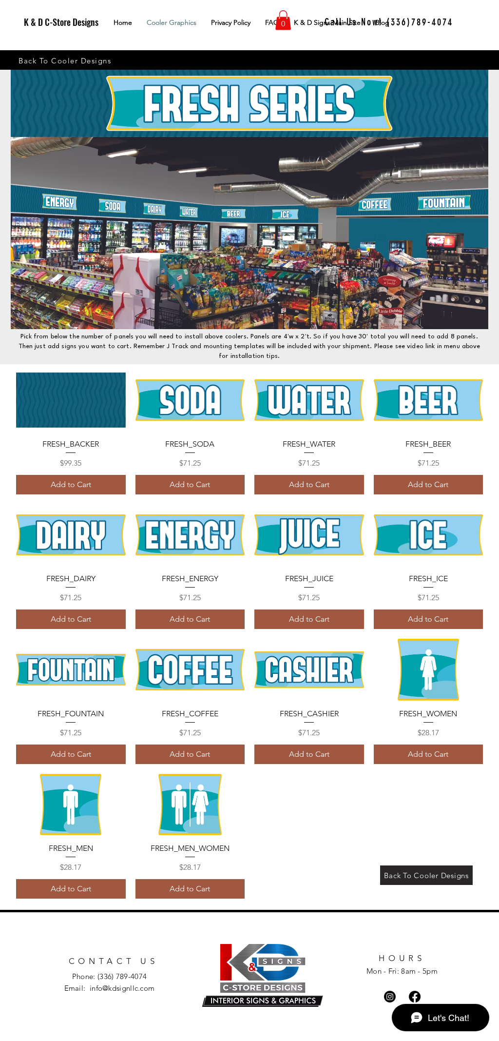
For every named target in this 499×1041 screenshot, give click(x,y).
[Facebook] (415, 996)
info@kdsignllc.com (122, 988)
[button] (283, 20)
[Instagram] (390, 996)
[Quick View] (71, 400)
